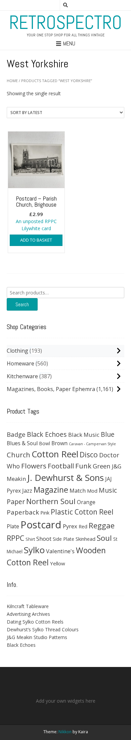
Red (83, 526)
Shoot (43, 538)
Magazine (51, 489)
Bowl (44, 443)
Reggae (102, 525)
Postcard (40, 524)
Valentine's (60, 551)
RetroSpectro (65, 22)
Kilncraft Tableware (28, 606)
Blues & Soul (22, 443)
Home (12, 80)
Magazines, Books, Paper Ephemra (51, 389)
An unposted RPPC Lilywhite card (36, 213)
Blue (108, 434)
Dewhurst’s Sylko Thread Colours (43, 629)
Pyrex (70, 526)
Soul (104, 538)
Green (102, 466)
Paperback (23, 512)
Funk (83, 465)
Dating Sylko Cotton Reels (35, 622)
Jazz (27, 490)
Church (18, 454)
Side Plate (63, 539)
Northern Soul (51, 501)
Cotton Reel (55, 454)
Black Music (83, 434)
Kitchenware (22, 376)
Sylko (34, 550)
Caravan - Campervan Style (92, 444)
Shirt (30, 539)
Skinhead (85, 538)
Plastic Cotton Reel (82, 512)
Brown (59, 443)
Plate (13, 526)
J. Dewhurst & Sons (65, 477)
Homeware (20, 363)
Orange (86, 502)
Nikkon (65, 732)
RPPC (15, 538)
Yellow (57, 563)
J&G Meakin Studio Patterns (37, 637)
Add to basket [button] (36, 240)
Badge (16, 434)
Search (22, 304)
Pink (44, 512)
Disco (89, 454)
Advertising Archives (28, 614)
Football (61, 465)
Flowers (33, 465)
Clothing (17, 350)
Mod (92, 490)
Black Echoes (47, 434)
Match (78, 490)
